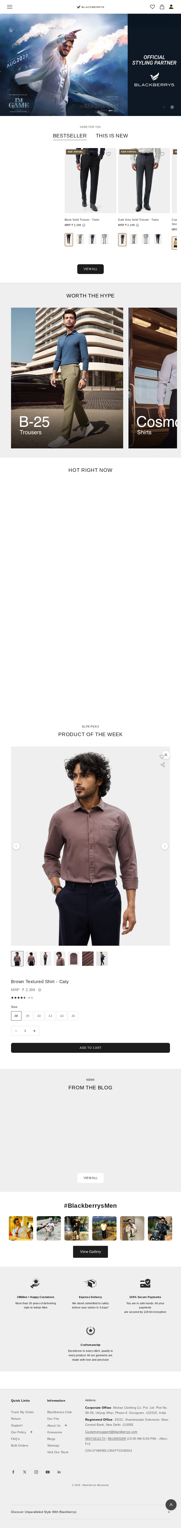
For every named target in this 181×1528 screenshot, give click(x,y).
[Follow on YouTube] (47, 1472)
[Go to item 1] (17, 958)
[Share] (163, 765)
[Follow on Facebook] (13, 1472)
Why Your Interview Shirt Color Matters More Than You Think (124, 1143)
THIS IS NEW (112, 136)
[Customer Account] (171, 6)
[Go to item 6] (88, 958)
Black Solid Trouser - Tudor (82, 219)
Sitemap (53, 1445)
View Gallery (90, 1252)
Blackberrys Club (59, 1412)
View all (90, 1178)
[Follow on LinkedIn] (59, 1472)
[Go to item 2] (31, 958)
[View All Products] (90, 65)
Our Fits (53, 1418)
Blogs (51, 1439)
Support (17, 1425)
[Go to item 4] (59, 958)
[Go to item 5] (74, 958)
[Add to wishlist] (110, 153)
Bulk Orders (19, 1445)
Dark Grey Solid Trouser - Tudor (138, 219)
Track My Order (22, 1412)
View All (90, 269)
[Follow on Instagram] (36, 1472)
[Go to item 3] (45, 958)
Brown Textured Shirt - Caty (40, 981)
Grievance (54, 1432)
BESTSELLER (70, 136)
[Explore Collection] (67, 378)
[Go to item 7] (102, 958)
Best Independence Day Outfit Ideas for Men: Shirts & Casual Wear (45, 1148)
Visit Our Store (58, 1452)
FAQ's (15, 1439)
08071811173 (95, 1438)
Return (16, 1418)
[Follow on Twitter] (25, 1472)
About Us (57, 1425)
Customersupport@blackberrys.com (111, 1431)
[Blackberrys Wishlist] (152, 6)
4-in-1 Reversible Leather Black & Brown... (32, 220)
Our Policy (22, 1432)
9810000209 (117, 1438)
